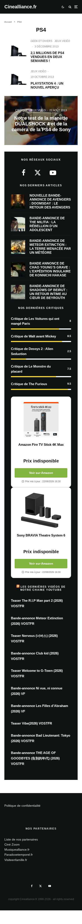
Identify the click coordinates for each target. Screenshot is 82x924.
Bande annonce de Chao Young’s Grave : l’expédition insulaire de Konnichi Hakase (50, 269)
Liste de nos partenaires (21, 839)
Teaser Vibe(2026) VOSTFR (31, 723)
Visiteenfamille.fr (15, 860)
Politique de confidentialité (22, 805)
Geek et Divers (41, 41)
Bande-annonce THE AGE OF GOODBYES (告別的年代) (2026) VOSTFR (35, 758)
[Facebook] (32, 886)
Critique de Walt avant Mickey (33, 336)
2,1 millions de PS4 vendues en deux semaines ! (47, 57)
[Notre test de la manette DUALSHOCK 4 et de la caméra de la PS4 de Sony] (41, 120)
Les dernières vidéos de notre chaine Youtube (43, 588)
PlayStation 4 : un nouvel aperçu (47, 85)
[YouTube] (49, 886)
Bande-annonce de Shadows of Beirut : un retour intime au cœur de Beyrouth (48, 292)
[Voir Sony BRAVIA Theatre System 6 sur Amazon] (41, 510)
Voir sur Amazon (41, 473)
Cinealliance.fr (20, 6)
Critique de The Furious (29, 384)
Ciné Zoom (12, 844)
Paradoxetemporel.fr (18, 854)
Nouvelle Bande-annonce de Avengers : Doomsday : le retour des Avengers (50, 201)
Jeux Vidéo (62, 41)
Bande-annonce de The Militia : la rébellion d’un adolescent (47, 224)
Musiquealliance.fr (17, 849)
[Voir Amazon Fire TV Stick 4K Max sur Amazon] (41, 419)
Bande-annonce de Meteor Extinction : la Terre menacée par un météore (50, 246)
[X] (40, 886)
